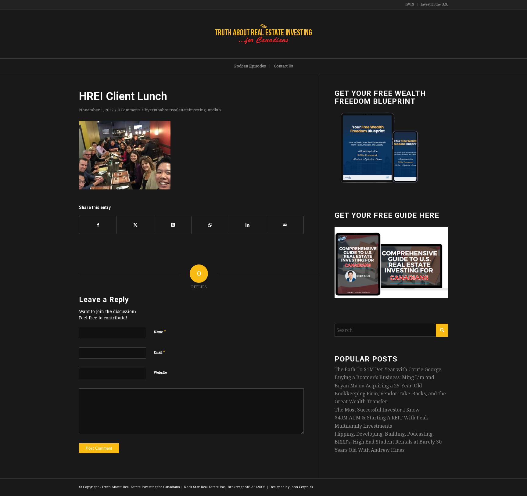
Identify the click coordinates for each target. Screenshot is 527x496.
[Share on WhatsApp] (210, 224)
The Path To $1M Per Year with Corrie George (388, 369)
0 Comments (129, 110)
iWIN (410, 4)
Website (160, 373)
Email (159, 352)
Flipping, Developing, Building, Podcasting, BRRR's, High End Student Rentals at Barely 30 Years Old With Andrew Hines (388, 442)
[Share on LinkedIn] (247, 224)
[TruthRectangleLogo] (263, 33)
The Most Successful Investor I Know (377, 410)
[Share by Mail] (284, 224)
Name (160, 331)
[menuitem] (410, 4)
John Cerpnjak (301, 487)
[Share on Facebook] (98, 224)
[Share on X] (135, 224)
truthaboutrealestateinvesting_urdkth (185, 110)
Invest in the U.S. (434, 4)
